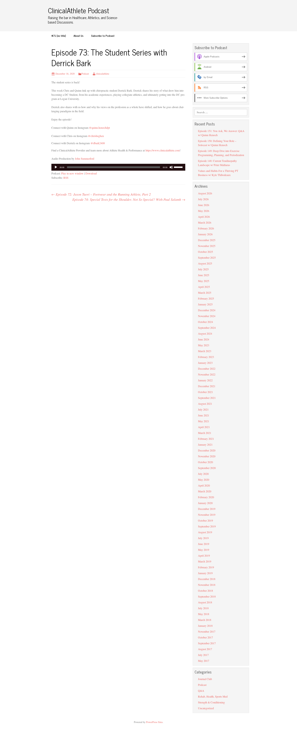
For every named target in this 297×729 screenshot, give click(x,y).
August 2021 (205, 403)
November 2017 (206, 631)
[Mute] (171, 167)
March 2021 (204, 433)
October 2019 (205, 520)
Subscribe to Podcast (102, 36)
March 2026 (204, 222)
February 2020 (206, 497)
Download (91, 173)
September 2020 (207, 468)
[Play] (56, 167)
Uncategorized (206, 708)
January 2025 (205, 304)
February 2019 (206, 567)
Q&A (201, 690)
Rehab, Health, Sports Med (213, 696)
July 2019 (203, 538)
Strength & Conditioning (211, 702)
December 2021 (206, 386)
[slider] (179, 167)
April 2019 (204, 555)
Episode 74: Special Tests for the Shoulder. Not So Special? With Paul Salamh (128, 199)
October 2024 (205, 322)
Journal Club (205, 679)
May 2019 (203, 549)
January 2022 (205, 380)
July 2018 (203, 608)
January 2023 (205, 362)
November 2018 (206, 585)
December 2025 (206, 240)
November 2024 (206, 316)
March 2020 (204, 491)
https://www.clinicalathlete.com (163, 150)
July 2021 (203, 409)
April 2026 (204, 216)
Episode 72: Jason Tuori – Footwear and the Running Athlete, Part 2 (101, 194)
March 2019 (204, 561)
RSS (65, 177)
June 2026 (203, 205)
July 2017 (203, 655)
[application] (118, 167)
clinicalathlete (102, 73)
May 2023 (203, 345)
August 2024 (205, 333)
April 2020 (204, 485)
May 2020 (203, 479)
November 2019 (206, 514)
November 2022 (206, 374)
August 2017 (205, 649)
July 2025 (203, 269)
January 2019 (205, 573)
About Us (78, 36)
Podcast (85, 73)
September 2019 (207, 526)
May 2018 (203, 614)
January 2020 (205, 503)
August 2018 (205, 602)
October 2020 (205, 462)
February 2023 (206, 357)
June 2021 (203, 415)
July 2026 (203, 199)
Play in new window (72, 173)
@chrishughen (96, 136)
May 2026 (203, 211)
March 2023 (204, 351)
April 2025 (204, 287)
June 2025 (203, 275)
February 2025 (206, 298)
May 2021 (203, 421)
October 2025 (205, 251)
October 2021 (205, 392)
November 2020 (206, 456)
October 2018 (205, 590)
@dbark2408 (98, 143)
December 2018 (206, 579)
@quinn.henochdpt (99, 127)
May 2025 (203, 281)
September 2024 (207, 327)
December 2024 (206, 310)
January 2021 (205, 444)
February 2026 (206, 228)
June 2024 (203, 339)
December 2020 (206, 450)
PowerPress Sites (154, 722)
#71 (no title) (58, 36)
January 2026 (205, 234)
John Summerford (84, 158)
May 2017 (203, 660)
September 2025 (207, 257)
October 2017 (205, 637)
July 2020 (203, 474)
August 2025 (205, 263)
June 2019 (203, 544)
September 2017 (207, 643)
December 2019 (206, 509)
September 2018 (207, 596)
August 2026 (205, 193)
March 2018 (204, 620)
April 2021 (204, 427)
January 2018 (205, 625)
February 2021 (206, 438)
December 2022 (206, 368)
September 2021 (207, 398)
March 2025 (204, 292)
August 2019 (205, 532)
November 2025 (206, 246)
